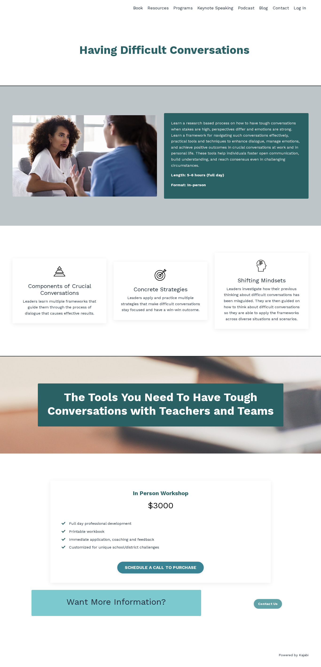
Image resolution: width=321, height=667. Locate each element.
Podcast (246, 7)
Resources (158, 7)
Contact (281, 7)
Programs (183, 7)
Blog (263, 7)
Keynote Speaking (215, 7)
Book (138, 7)
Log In (300, 7)
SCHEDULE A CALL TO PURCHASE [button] (160, 567)
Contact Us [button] (268, 604)
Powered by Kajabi (294, 655)
